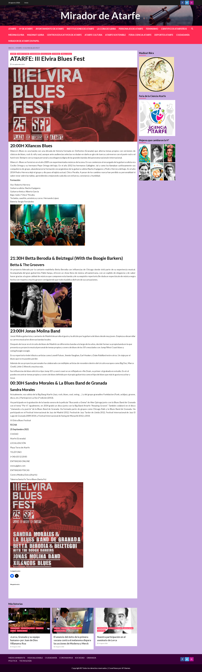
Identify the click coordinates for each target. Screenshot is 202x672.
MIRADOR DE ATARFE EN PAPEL (23, 41)
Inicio (26, 3)
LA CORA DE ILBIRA (106, 28)
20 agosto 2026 (16, 646)
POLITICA (12, 661)
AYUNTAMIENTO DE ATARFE (50, 28)
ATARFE (12, 28)
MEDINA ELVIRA (16, 35)
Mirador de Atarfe (100, 15)
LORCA (13, 631)
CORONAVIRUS (66, 658)
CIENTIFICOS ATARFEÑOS (174, 28)
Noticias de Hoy (46, 54)
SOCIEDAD (56, 54)
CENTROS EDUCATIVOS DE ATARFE (64, 35)
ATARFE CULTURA (93, 35)
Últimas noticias (66, 54)
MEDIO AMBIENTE (16, 658)
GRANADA (39, 628)
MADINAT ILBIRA (35, 35)
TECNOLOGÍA (25, 661)
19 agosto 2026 (103, 643)
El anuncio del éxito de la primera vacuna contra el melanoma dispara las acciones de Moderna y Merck (72, 640)
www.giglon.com (17, 465)
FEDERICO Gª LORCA (27, 628)
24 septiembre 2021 (18, 64)
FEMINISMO (152, 28)
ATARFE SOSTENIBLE (115, 35)
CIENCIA (57, 628)
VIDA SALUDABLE (59, 631)
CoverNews (113, 668)
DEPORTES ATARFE (163, 35)
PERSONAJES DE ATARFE (131, 28)
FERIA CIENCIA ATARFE (140, 35)
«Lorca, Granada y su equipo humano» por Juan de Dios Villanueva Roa (25, 640)
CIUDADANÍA (183, 35)
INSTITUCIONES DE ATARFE (80, 28)
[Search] (192, 29)
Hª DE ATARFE (26, 28)
